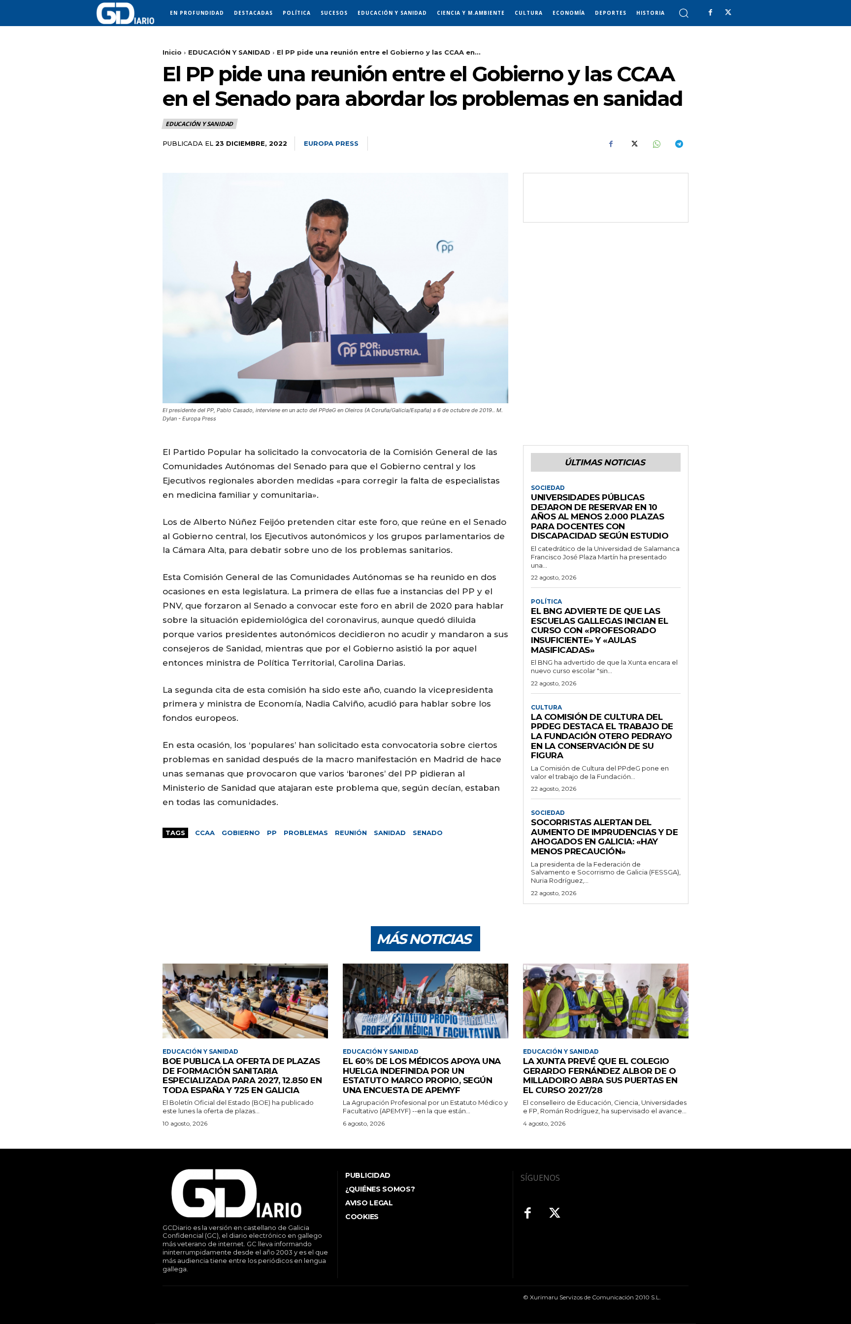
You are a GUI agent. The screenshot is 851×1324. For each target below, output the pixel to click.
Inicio (172, 52)
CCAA (205, 833)
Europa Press (331, 143)
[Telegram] (678, 144)
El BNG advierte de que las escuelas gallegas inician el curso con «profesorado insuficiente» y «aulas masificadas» (599, 630)
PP (272, 833)
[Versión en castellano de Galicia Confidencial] (125, 13)
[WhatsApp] (656, 144)
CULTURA (546, 707)
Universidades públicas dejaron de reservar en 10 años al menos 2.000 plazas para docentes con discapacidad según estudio (599, 516)
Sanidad (390, 833)
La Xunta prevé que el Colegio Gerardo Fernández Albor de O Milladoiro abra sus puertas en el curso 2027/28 (600, 1075)
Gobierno (241, 833)
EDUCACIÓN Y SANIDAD (229, 52)
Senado (428, 833)
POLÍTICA (546, 601)
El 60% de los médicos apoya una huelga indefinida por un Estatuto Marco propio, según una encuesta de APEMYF (422, 1075)
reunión (351, 833)
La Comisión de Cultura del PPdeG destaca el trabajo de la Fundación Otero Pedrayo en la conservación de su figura (602, 736)
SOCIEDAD (548, 487)
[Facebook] (710, 13)
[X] (728, 13)
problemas (306, 833)
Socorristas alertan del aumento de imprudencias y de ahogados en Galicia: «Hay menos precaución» (604, 836)
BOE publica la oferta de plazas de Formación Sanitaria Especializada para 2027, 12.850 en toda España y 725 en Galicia (242, 1075)
